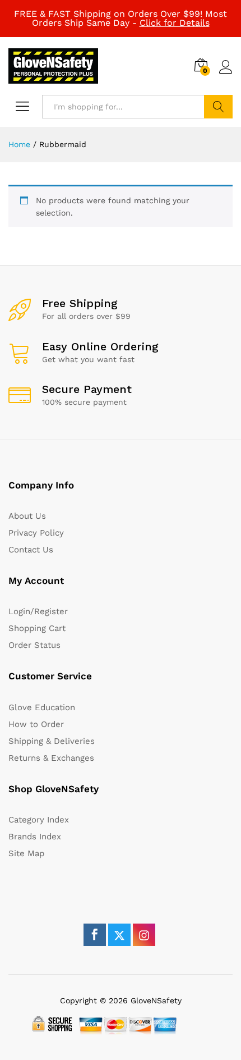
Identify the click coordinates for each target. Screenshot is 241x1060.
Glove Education (41, 707)
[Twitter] (119, 935)
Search (218, 106)
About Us (27, 516)
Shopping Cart (37, 628)
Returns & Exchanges (51, 758)
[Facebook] (95, 935)
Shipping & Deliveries (51, 741)
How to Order (36, 724)
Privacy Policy (36, 533)
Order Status (34, 645)
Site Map (26, 853)
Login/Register (38, 611)
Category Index (38, 820)
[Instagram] (144, 935)
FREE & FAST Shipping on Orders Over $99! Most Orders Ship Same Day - (120, 18)
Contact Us (30, 550)
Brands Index (34, 836)
